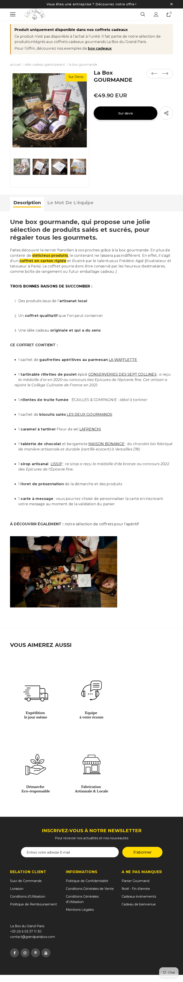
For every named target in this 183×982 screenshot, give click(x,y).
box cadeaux (100, 48)
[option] (49, 110)
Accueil (15, 65)
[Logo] (34, 14)
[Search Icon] (143, 14)
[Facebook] (14, 952)
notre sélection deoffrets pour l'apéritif (102, 524)
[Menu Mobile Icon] (12, 14)
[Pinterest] (35, 952)
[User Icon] (156, 14)
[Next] (82, 110)
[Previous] (17, 110)
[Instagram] (25, 952)
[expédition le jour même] (35, 690)
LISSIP (56, 464)
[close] (171, 4)
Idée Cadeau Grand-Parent (45, 65)
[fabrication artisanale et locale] (91, 764)
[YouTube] (46, 952)
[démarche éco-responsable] (35, 764)
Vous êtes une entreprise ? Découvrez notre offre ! (91, 4)
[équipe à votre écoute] (91, 690)
